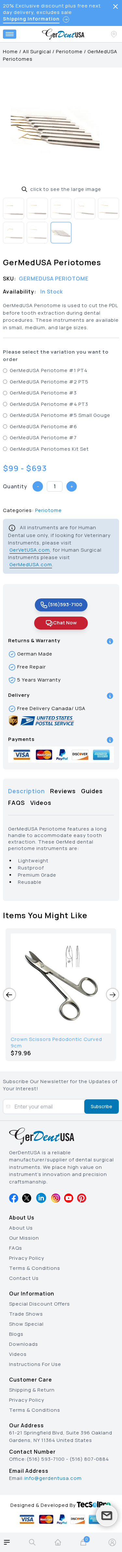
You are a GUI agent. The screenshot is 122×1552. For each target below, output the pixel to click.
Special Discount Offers (39, 1303)
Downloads (23, 1344)
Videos (18, 1354)
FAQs (15, 1247)
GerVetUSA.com (29, 549)
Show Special (26, 1323)
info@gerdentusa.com (53, 1478)
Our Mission (24, 1237)
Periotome (69, 51)
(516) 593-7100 (46, 1459)
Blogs (16, 1334)
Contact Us (24, 1278)
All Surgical (37, 51)
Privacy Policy (26, 1258)
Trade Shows (26, 1313)
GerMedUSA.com (30, 564)
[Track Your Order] (114, 34)
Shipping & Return (32, 1389)
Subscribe (101, 1106)
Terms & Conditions (34, 1268)
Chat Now (65, 622)
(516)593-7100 (65, 604)
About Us (21, 1227)
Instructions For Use (35, 1364)
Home (10, 51)
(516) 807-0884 (89, 1459)
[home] (58, 1542)
